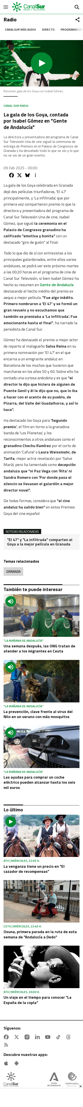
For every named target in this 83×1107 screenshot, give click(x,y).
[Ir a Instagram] (27, 1037)
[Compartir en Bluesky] (27, 175)
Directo (48, 29)
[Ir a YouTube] (48, 1037)
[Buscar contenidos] (76, 7)
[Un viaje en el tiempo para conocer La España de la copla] (41, 967)
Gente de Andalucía (56, 285)
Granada (13, 571)
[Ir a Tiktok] (59, 1037)
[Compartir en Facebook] (11, 175)
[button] (41, 63)
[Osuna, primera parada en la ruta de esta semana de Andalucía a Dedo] (41, 901)
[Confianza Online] (72, 1080)
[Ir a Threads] (69, 1037)
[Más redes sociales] (77, 19)
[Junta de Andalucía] (53, 1080)
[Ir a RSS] (7, 1045)
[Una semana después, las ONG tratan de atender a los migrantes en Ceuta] (41, 615)
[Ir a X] (17, 1037)
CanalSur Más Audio (20, 29)
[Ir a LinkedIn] (38, 1037)
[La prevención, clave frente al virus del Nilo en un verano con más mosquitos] (41, 681)
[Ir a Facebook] (7, 1037)
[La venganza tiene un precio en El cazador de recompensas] (41, 836)
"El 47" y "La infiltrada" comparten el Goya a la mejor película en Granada (39, 542)
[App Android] (17, 1063)
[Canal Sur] (29, 7)
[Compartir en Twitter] (19, 175)
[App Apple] (7, 1063)
